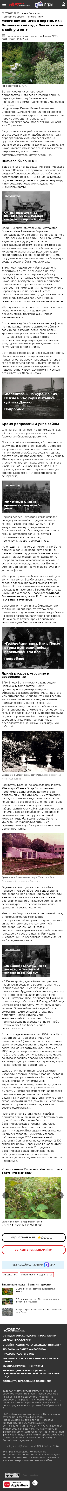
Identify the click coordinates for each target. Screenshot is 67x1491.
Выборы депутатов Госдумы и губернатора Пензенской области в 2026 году (31, 1373)
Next (60, 1195)
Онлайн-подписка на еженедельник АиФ (32, 1344)
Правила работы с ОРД (18, 1353)
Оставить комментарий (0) (34, 1249)
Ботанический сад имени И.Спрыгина (21, 881)
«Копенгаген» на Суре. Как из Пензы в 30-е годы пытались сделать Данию (30, 398)
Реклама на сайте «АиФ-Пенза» (24, 1349)
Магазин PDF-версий (17, 1340)
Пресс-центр (47, 1335)
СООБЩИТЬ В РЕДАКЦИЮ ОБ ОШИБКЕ (27, 1381)
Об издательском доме (19, 1335)
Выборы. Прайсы (14, 1366)
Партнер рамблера (30, 1475)
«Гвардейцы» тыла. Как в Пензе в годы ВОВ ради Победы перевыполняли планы (32, 648)
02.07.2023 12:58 (10, 13)
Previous (5, 1195)
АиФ (24, 85)
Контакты (36, 1366)
